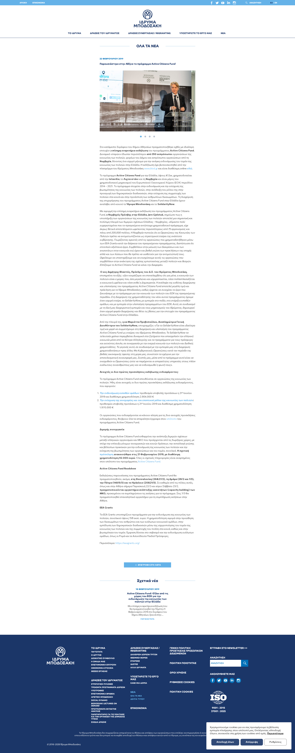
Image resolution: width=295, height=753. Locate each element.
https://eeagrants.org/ (128, 543)
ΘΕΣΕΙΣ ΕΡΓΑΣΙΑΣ (99, 671)
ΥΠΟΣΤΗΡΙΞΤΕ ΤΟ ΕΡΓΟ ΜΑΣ (195, 33)
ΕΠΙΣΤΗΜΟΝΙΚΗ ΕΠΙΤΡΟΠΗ (103, 665)
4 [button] (154, 135)
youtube (222, 3)
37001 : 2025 (218, 711)
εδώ (189, 168)
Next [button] (190, 101)
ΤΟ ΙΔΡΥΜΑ (74, 33)
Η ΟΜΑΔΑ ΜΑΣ (98, 661)
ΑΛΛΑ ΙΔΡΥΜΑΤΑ (138, 667)
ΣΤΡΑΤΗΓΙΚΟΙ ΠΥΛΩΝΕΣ (102, 684)
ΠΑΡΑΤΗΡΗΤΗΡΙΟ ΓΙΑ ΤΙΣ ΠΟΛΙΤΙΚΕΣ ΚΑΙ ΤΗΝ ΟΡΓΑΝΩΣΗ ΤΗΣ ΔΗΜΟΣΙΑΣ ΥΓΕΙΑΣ (108, 716)
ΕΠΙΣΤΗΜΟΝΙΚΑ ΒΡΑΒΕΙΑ (103, 694)
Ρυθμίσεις (275, 741)
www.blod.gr (151, 168)
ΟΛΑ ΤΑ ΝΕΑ (136, 696)
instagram (234, 3)
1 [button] (141, 135)
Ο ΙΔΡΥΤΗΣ (96, 655)
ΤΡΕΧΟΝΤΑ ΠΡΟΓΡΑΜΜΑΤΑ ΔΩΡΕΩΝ (108, 687)
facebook (211, 3)
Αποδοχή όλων (225, 741)
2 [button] (145, 135)
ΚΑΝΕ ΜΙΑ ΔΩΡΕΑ (138, 683)
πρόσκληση (107, 454)
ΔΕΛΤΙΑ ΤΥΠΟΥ (137, 699)
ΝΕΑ (223, 33)
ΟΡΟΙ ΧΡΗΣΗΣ (178, 672)
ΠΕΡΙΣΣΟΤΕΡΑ (147, 619)
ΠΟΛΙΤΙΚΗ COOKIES (181, 691)
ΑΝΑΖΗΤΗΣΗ (255, 3)
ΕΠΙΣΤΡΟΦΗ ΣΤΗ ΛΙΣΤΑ (149, 565)
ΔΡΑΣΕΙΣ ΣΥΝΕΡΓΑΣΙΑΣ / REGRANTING (149, 33)
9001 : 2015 (218, 707)
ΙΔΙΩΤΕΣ (134, 664)
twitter (217, 3)
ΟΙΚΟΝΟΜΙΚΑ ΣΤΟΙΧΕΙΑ (102, 668)
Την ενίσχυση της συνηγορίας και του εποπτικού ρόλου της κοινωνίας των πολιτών (146, 400)
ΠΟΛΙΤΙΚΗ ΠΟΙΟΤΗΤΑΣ (183, 663)
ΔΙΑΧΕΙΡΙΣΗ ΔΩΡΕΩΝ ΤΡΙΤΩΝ (143, 654)
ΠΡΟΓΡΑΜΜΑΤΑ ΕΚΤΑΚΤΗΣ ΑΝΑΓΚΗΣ (103, 710)
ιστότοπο (171, 418)
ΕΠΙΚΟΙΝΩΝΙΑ (38, 3)
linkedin (228, 3)
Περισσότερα (275, 733)
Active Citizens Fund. (149, 461)
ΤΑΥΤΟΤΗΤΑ (96, 652)
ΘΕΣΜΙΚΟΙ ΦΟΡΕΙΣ (139, 658)
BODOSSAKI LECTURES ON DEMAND (104, 704)
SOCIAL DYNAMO (99, 700)
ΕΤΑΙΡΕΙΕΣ (135, 661)
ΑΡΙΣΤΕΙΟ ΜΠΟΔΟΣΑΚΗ (102, 697)
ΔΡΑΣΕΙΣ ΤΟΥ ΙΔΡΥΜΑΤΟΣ (104, 33)
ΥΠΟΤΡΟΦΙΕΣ (97, 690)
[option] (147, 100)
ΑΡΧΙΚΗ (23, 3)
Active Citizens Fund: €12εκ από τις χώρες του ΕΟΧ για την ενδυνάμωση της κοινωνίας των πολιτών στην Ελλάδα (147, 597)
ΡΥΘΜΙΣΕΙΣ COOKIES (182, 682)
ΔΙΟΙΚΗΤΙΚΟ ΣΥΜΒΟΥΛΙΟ (103, 658)
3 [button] (149, 135)
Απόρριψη (252, 741)
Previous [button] (104, 101)
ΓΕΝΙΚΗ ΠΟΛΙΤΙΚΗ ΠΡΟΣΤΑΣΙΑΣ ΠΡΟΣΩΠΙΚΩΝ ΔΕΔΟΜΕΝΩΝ (186, 651)
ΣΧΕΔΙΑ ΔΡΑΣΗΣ (98, 722)
